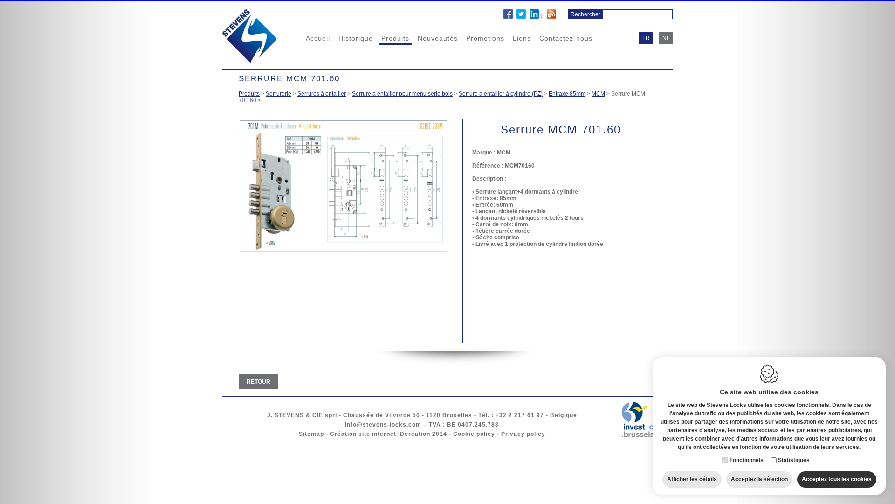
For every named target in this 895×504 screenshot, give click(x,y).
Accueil (318, 38)
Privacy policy (523, 434)
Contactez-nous (565, 38)
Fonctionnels (747, 460)
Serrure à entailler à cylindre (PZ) (501, 94)
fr (646, 38)
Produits (395, 38)
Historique (355, 38)
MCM (598, 94)
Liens (522, 38)
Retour (258, 381)
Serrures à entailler (321, 94)
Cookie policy (474, 434)
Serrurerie (278, 94)
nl (666, 38)
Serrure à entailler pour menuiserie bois (402, 94)
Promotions (485, 38)
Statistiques (794, 460)
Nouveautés (438, 38)
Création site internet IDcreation (380, 434)
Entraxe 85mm (567, 94)
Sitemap (311, 434)
